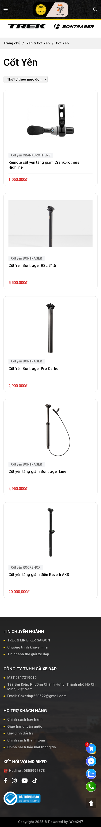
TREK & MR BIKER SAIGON (28, 640)
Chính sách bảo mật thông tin (31, 747)
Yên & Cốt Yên (38, 43)
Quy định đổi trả (20, 733)
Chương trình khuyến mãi (28, 647)
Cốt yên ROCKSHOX (25, 567)
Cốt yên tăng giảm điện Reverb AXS (38, 574)
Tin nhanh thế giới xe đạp (28, 654)
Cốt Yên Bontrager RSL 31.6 (32, 265)
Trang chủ (12, 43)
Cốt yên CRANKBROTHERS (30, 155)
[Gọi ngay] (91, 786)
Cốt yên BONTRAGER (26, 258)
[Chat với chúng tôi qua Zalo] (91, 774)
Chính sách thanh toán (26, 740)
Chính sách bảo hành (25, 719)
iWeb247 (76, 822)
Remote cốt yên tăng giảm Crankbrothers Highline (43, 165)
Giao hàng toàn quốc (24, 726)
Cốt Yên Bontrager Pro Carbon (34, 368)
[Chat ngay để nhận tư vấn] (91, 761)
